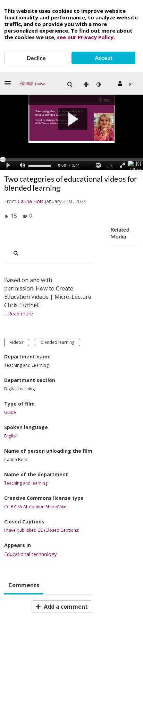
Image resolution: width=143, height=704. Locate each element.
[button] (9, 83)
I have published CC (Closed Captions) (41, 530)
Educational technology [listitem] (30, 554)
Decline (36, 57)
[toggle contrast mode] (98, 84)
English (11, 436)
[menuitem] (69, 84)
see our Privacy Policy (85, 37)
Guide (10, 412)
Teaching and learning (26, 483)
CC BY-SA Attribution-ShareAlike (35, 507)
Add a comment (65, 606)
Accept (103, 57)
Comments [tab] (23, 585)
